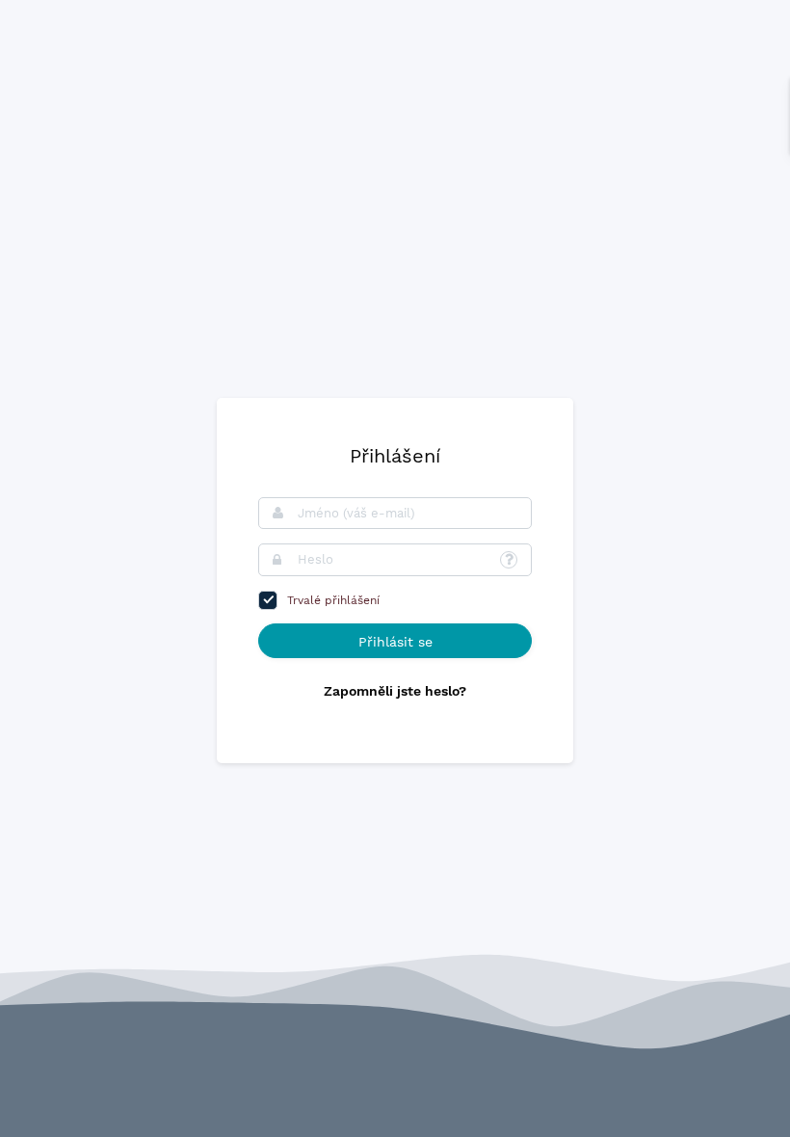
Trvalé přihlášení (333, 600)
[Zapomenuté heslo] (508, 559)
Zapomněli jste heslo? (395, 691)
